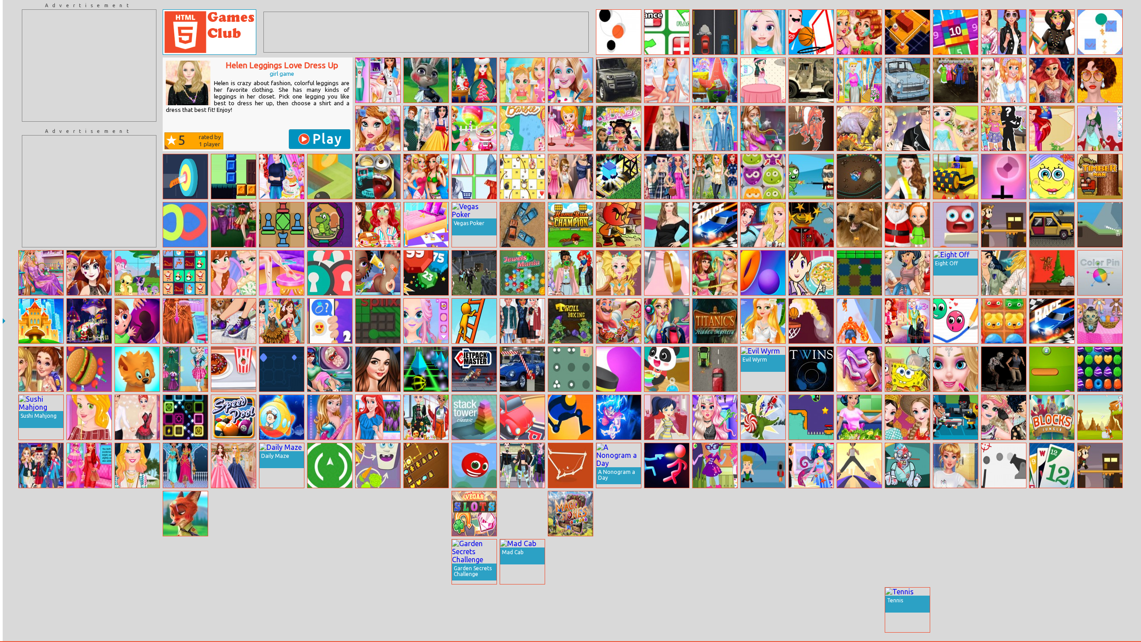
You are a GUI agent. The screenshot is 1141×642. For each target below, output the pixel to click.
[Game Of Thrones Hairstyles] (618, 273)
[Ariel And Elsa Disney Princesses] (1052, 128)
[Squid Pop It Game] (233, 513)
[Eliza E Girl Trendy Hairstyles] (715, 417)
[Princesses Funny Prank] (426, 128)
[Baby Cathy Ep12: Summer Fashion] (522, 80)
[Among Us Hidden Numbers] (667, 610)
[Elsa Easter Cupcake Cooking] (378, 561)
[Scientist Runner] (955, 417)
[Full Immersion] (185, 561)
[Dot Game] (570, 465)
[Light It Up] (41, 561)
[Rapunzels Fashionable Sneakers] (89, 417)
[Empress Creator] (1100, 128)
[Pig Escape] (1003, 561)
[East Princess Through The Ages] (185, 465)
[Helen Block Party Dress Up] (907, 176)
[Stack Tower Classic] (474, 417)
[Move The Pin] (378, 610)
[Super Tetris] (330, 561)
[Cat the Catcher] (137, 369)
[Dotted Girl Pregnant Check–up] (330, 369)
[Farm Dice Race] (522, 176)
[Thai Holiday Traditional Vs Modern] (907, 417)
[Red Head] (474, 465)
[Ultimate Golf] (1100, 224)
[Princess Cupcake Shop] (763, 80)
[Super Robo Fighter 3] (811, 128)
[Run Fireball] (1052, 273)
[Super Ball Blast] (426, 273)
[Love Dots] (955, 321)
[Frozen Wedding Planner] (715, 128)
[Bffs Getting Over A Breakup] (667, 80)
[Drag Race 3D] (715, 224)
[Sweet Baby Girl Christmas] (907, 224)
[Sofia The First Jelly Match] (763, 176)
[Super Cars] (715, 32)
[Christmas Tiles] (185, 273)
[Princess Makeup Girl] (426, 321)
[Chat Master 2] (330, 321)
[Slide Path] (281, 369)
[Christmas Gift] (426, 561)
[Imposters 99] (907, 561)
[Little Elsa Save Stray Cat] (955, 128)
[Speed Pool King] (233, 417)
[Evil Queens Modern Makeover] (570, 176)
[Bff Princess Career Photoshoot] (378, 80)
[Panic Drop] (1003, 176)
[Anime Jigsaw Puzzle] (618, 417)
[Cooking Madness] (618, 321)
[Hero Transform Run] (859, 321)
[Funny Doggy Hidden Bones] (859, 224)
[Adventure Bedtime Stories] (41, 369)
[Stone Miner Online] (955, 176)
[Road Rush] (715, 369)
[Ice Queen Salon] (955, 369)
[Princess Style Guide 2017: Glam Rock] (1003, 417)
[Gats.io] (137, 610)
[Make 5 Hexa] (763, 561)
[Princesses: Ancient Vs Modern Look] (1003, 32)
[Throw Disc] (618, 369)
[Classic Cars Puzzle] (1100, 610)
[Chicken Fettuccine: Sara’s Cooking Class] (811, 273)
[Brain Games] (955, 513)
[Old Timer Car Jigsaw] (907, 80)
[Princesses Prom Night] (1052, 80)
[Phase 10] (1052, 465)
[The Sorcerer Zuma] (859, 176)
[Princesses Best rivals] (233, 465)
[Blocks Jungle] (1052, 417)
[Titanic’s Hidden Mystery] (715, 321)
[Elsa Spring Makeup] (474, 610)
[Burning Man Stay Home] (1052, 32)
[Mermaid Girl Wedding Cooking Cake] (281, 176)
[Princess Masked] (570, 273)
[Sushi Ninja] (715, 610)
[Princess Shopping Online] (474, 176)
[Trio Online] (330, 176)
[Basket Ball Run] (811, 321)
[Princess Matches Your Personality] (89, 465)
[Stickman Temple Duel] (667, 465)
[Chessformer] (281, 224)
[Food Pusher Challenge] (763, 513)
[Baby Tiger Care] (715, 561)
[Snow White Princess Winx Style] (955, 610)
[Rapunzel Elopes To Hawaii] (763, 321)
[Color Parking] (522, 417)
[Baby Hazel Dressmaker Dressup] (570, 128)
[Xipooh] (618, 224)
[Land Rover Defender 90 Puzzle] (618, 80)
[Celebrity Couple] (907, 128)
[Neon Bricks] (185, 417)
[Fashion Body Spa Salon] (378, 513)
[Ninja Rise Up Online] (89, 610)
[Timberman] (1100, 176)
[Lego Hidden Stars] (811, 224)
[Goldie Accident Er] (41, 273)
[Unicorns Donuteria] (233, 369)
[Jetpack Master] (474, 369)
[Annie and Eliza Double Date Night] (426, 176)
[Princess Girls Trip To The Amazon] (715, 176)
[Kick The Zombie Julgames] (907, 465)
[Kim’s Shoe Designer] (859, 369)
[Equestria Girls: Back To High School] (715, 465)
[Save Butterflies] (570, 561)
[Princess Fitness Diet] (859, 417)
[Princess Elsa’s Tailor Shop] (522, 610)
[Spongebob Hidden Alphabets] (907, 369)
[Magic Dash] (618, 176)
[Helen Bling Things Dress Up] (667, 128)
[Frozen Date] (859, 561)
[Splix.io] (378, 321)
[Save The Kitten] (1100, 417)
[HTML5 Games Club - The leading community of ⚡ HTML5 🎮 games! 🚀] (209, 32)
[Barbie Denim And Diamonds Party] (185, 610)
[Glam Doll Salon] (1100, 513)
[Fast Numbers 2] (1052, 369)
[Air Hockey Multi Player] (715, 513)
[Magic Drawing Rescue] (1052, 561)
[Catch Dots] (618, 32)
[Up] (137, 561)
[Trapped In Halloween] (811, 513)
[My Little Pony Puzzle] (137, 273)
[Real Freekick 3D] (233, 561)
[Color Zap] (41, 513)
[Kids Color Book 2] (667, 513)
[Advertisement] (89, 65)
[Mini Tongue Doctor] (378, 176)
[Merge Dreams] (281, 610)
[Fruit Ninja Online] (1100, 561)
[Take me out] (667, 417)
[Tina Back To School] (618, 128)
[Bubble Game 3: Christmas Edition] (89, 321)
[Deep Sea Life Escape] (281, 417)
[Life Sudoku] (763, 610)
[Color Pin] (1100, 273)
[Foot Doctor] (378, 273)
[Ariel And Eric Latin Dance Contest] (137, 417)
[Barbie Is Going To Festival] (137, 465)
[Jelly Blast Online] (1100, 369)
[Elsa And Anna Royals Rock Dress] (330, 417)
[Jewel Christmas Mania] (667, 561)
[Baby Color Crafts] (667, 369)
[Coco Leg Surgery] (41, 610)
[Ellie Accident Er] (763, 128)
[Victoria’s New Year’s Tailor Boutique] (715, 273)
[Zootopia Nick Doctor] (185, 513)
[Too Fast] (1052, 224)
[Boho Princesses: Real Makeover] (859, 32)
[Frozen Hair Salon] (763, 32)
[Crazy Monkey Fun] (1003, 224)
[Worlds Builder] (41, 321)
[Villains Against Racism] (522, 465)
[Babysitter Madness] (1100, 321)
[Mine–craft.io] (618, 561)
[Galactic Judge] (89, 513)
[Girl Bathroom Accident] (281, 273)
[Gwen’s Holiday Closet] (667, 321)
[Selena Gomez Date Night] (378, 369)
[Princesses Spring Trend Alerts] (1003, 273)
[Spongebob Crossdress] (1052, 176)
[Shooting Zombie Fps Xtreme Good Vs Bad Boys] (474, 273)
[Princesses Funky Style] (955, 80)
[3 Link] (426, 465)
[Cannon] (1003, 465)
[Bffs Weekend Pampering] (1003, 80)
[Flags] (667, 32)
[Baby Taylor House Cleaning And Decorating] (426, 224)
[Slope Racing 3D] (426, 369)
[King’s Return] (330, 610)
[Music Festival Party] (522, 513)
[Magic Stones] (570, 513)
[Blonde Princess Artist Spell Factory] (811, 465)
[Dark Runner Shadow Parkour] (618, 610)
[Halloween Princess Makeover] (89, 273)
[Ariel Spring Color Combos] (378, 417)
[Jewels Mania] (522, 273)
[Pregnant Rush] (137, 321)
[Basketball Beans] (811, 32)
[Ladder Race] (474, 321)
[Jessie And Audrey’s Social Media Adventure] (907, 321)
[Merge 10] (955, 32)
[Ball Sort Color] (811, 561)
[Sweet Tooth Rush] (763, 417)
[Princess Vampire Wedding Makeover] (330, 513)
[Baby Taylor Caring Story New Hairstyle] (185, 321)
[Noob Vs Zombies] (1052, 513)
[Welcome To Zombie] (811, 176)
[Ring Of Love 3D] (667, 273)
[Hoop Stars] (763, 273)
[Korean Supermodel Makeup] (1100, 80)
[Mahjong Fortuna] (233, 610)
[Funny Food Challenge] (378, 224)
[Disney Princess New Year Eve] (41, 465)
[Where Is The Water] (330, 224)
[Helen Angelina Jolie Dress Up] (667, 224)
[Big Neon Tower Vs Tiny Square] (1052, 610)
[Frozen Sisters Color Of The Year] (233, 273)
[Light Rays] (907, 32)
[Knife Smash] (89, 369)
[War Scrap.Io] (1003, 513)
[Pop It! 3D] (570, 610)
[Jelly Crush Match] (1003, 321)
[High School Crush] (522, 321)
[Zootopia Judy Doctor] (426, 80)
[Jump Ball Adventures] (811, 417)
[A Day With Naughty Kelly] (570, 80)
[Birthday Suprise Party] (859, 513)
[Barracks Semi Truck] (811, 80)
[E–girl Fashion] (426, 417)
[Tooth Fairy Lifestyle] (281, 561)
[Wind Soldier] (763, 465)
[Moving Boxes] (570, 369)
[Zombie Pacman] (1003, 369)
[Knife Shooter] (185, 176)
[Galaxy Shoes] (233, 321)
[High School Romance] (185, 369)
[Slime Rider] (233, 176)
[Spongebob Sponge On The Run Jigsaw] (715, 80)
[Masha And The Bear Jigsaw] (1003, 610)
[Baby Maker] (1003, 128)
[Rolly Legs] (570, 417)
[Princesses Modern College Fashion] (907, 273)
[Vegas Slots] (474, 513)
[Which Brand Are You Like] (667, 176)
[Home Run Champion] (570, 224)
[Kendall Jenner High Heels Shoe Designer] (811, 610)
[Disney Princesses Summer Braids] (89, 561)
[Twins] (811, 369)
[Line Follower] (1100, 32)
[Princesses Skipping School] (618, 513)
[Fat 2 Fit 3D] (281, 513)
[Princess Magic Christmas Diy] (474, 80)
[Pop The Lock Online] (330, 273)
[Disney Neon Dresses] (137, 513)
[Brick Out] (859, 273)
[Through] (330, 465)
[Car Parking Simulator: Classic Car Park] (522, 369)
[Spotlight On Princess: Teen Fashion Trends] (763, 224)
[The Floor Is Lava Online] (955, 224)
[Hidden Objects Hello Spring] (859, 610)
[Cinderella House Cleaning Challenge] (859, 80)
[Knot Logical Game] (185, 224)
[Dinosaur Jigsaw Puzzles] (859, 128)
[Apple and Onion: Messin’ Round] (426, 610)
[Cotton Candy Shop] (474, 128)
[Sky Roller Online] (859, 465)
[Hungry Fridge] (378, 465)
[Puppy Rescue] (955, 561)
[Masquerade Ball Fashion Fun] (281, 321)
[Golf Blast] (907, 513)
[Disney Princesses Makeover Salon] (378, 128)
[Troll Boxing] (570, 321)
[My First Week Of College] (955, 465)
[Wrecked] (522, 224)
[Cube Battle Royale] (426, 513)
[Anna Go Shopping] (233, 224)
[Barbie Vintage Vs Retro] (522, 128)
